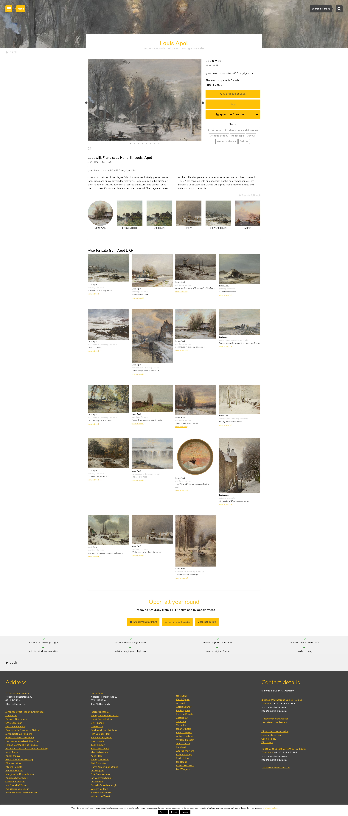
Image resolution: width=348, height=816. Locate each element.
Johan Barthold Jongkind (18, 734)
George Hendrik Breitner (104, 715)
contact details (207, 621)
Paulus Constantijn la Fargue (21, 745)
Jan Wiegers (183, 769)
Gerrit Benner (183, 706)
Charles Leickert (14, 763)
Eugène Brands (184, 714)
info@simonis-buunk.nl (274, 711)
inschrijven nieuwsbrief (275, 718)
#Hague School (219, 135)
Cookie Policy (268, 738)
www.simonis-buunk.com (275, 756)
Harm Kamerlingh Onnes (104, 767)
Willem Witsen (99, 789)
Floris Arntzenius (100, 711)
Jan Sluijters (97, 770)
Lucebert (181, 747)
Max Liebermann (100, 752)
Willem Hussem (185, 739)
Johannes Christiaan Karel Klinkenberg (26, 748)
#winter (244, 141)
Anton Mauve (13, 756)
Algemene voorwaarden (274, 731)
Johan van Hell (184, 732)
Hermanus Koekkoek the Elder (22, 741)
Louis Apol (11, 715)
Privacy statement (271, 735)
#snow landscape (227, 141)
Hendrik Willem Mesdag (19, 759)
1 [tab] (130, 143)
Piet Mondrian (98, 763)
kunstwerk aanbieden (274, 722)
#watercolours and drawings (241, 130)
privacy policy (271, 808)
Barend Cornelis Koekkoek (19, 737)
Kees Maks (96, 756)
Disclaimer (267, 742)
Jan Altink (181, 695)
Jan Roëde (181, 762)
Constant (181, 721)
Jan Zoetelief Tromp (16, 785)
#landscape (237, 135)
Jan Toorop (97, 781)
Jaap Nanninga (184, 754)
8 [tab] (158, 143)
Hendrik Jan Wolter (101, 792)
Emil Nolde (182, 758)
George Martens (100, 759)
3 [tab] (138, 143)
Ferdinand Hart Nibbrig (104, 730)
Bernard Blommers (16, 719)
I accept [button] (185, 812)
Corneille (181, 725)
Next (203, 103)
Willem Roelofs (14, 770)
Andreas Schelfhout (16, 778)
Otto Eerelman (13, 723)
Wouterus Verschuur (17, 789)
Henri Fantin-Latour (102, 719)
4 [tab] (142, 143)
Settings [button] (163, 812)
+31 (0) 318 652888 (234, 93)
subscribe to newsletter (276, 767)
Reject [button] (174, 812)
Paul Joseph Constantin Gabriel (22, 730)
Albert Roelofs (13, 767)
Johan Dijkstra (183, 728)
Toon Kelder (98, 745)
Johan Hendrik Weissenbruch (21, 792)
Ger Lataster (183, 743)
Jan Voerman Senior (101, 778)
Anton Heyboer (184, 736)
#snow (251, 135)
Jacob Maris (11, 752)
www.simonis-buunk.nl (274, 707)
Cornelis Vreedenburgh (103, 785)
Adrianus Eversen (15, 726)
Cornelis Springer (15, 781)
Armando (181, 703)
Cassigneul (182, 717)
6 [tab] (150, 143)
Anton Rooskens (185, 765)
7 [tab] (154, 143)
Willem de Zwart (100, 796)
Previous (86, 103)
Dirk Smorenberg (100, 774)
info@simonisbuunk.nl (144, 621)
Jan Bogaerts (183, 710)
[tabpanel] (144, 100)
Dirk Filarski (97, 723)
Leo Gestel (97, 726)
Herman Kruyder (100, 748)
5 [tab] (146, 143)
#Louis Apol (215, 130)
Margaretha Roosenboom (19, 774)
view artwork (94, 293)
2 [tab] (134, 143)
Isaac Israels (97, 741)
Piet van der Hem (100, 734)
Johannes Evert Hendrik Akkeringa (24, 711)
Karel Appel (182, 699)
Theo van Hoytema (101, 737)
